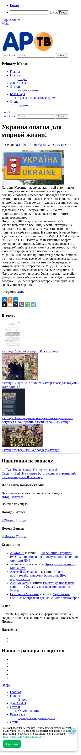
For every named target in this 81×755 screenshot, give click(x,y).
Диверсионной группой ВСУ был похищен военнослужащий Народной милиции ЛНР (44, 556)
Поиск (53, 12)
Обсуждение (62, 144)
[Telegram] (33, 304)
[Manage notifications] (72, 731)
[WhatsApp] (27, 304)
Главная (15, 71)
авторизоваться (12, 497)
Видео (22, 79)
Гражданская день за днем (36, 98)
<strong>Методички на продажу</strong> (31, 450)
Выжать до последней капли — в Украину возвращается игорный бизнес (42, 586)
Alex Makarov (19, 583)
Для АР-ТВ (18, 83)
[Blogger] (9, 304)
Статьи (15, 86)
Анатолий (17, 553)
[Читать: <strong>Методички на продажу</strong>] (22, 446)
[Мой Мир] (15, 299)
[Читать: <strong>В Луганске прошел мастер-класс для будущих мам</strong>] (20, 379)
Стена (14, 101)
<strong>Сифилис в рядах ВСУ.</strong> (30, 351)
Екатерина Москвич (24, 594)
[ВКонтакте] (4, 299)
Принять (12, 744)
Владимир (46, 144)
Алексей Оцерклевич (25, 571)
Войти (14, 5)
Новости (16, 75)
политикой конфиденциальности (23, 736)
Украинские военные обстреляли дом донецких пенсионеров (44, 596)
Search (6, 112)
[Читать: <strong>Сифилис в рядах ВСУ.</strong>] (11, 347)
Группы (23, 105)
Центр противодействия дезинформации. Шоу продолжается (38, 575)
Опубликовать (28, 90)
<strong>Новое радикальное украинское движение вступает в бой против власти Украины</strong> (37, 420)
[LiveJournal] (15, 304)
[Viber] (21, 304)
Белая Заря (17, 94)
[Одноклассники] (9, 299)
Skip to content (11, 20)
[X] (4, 304)
